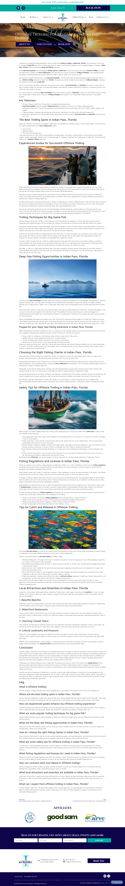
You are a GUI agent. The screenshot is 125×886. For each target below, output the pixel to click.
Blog (91, 17)
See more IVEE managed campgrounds (62, 2)
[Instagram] (23, 8)
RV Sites (33, 17)
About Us (47, 17)
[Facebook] (18, 8)
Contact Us (101, 17)
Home (23, 17)
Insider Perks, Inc (105, 883)
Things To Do (78, 17)
